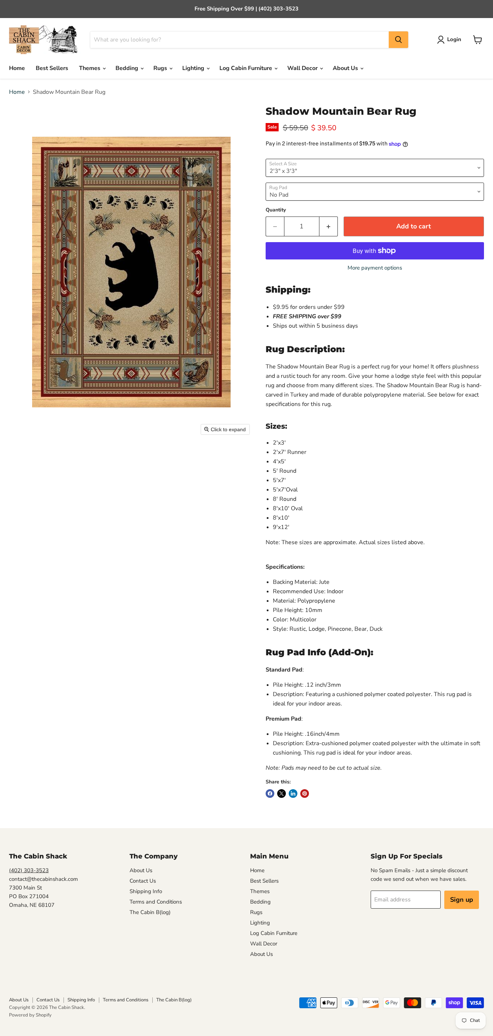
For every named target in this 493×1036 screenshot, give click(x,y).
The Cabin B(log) (150, 912)
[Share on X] (281, 793)
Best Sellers (52, 68)
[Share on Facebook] (270, 793)
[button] (450, 39)
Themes (90, 68)
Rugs (161, 68)
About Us (346, 68)
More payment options (375, 268)
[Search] (398, 39)
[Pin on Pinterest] (304, 793)
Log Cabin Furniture (246, 68)
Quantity (276, 210)
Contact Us (143, 880)
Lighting (194, 68)
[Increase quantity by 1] (328, 226)
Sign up (461, 899)
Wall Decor (303, 68)
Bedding (127, 68)
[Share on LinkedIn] (293, 793)
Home (17, 68)
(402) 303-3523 (29, 870)
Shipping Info (146, 891)
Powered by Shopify (30, 1015)
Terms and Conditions (156, 901)
